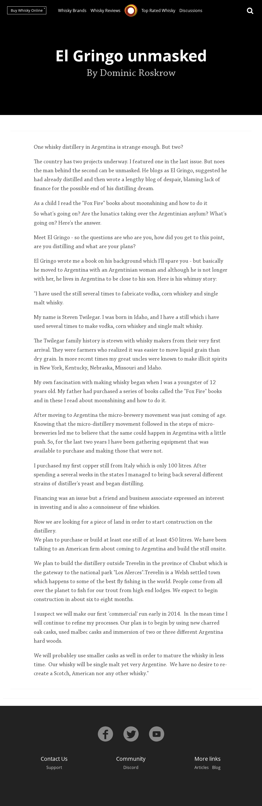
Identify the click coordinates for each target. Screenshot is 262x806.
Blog (216, 767)
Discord (130, 767)
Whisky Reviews (106, 10)
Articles (201, 767)
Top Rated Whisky (158, 10)
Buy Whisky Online (27, 10)
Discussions (190, 10)
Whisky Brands (72, 10)
